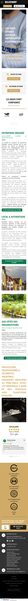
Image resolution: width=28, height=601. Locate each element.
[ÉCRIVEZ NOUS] (4, 535)
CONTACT (14, 576)
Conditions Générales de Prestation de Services (14, 581)
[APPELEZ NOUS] (4, 545)
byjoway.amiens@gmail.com (14, 536)
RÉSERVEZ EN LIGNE (13, 569)
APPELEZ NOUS (12, 544)
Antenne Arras (11, 552)
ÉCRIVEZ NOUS (12, 534)
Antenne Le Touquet (12, 560)
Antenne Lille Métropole (13, 554)
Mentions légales (14, 585)
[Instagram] (10, 541)
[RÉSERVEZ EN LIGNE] (4, 570)
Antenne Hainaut (11, 555)
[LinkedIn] (7, 541)
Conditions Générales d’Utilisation (14, 583)
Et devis (9, 571)
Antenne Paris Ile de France (14, 557)
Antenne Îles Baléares (12, 562)
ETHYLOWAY (14, 578)
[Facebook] (12, 541)
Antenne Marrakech (12, 566)
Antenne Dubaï (11, 564)
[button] (2, 2)
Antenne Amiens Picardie (13, 559)
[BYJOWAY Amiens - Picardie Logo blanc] (11, 2)
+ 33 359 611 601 (11, 546)
